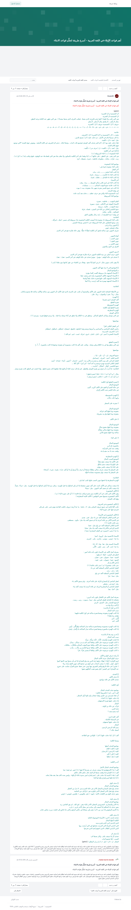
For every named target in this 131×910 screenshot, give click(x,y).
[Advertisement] (65, 61)
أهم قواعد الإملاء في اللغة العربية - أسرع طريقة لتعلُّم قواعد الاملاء (96, 101)
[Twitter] (111, 899)
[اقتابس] (14, 96)
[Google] (108, 899)
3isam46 (110, 96)
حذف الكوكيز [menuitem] (15, 899)
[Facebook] (113, 899)
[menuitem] (114, 3)
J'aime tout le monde (106, 860)
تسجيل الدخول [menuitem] (15, 3)
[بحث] (15, 80)
